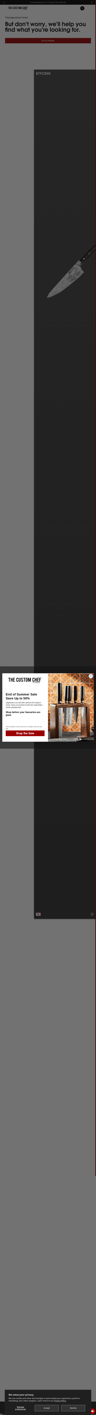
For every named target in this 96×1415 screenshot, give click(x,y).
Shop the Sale (25, 733)
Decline (73, 1408)
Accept (47, 1408)
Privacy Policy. (60, 1400)
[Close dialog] (91, 676)
